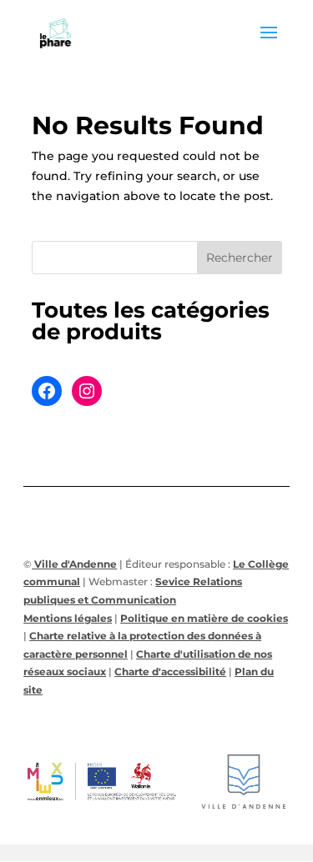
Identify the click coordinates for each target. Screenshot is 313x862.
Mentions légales (67, 618)
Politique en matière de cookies (204, 618)
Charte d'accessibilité (170, 671)
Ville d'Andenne (74, 564)
